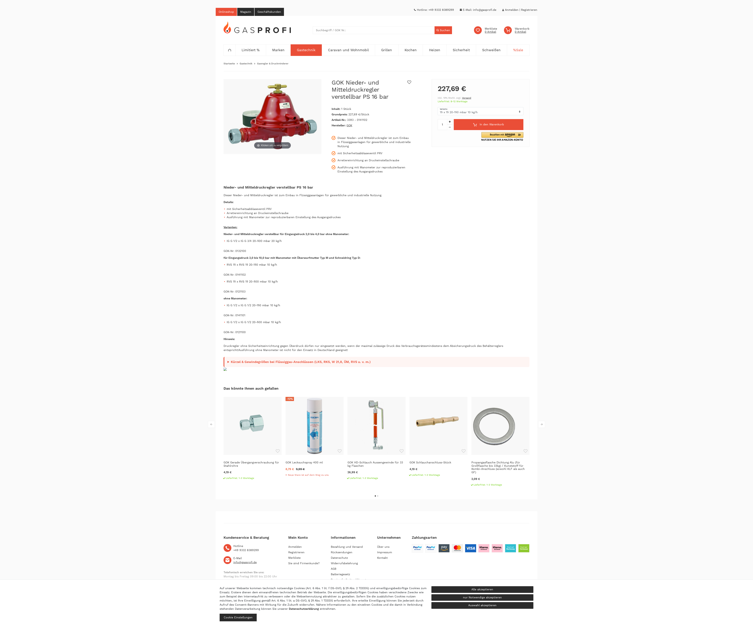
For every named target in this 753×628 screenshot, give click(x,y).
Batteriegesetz (340, 574)
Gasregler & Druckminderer (272, 63)
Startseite (229, 63)
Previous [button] (211, 424)
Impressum (384, 552)
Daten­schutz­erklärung (304, 608)
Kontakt (382, 557)
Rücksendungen (341, 552)
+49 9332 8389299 (441, 9)
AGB (333, 568)
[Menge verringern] (450, 127)
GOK (349, 125)
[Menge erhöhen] (450, 122)
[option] (253, 440)
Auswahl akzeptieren (482, 605)
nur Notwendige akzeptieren (482, 597)
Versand (466, 98)
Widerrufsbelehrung (344, 563)
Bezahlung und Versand (347, 546)
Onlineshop (226, 11)
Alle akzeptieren (482, 589)
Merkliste (294, 557)
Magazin (245, 11)
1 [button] (375, 496)
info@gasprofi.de (484, 9)
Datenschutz (339, 557)
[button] (502, 136)
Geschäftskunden (269, 11)
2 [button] (377, 496)
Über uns (383, 546)
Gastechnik (246, 63)
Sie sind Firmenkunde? (304, 563)
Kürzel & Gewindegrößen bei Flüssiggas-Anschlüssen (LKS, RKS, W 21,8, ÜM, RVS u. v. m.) (301, 362)
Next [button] (541, 424)
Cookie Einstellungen (238, 617)
